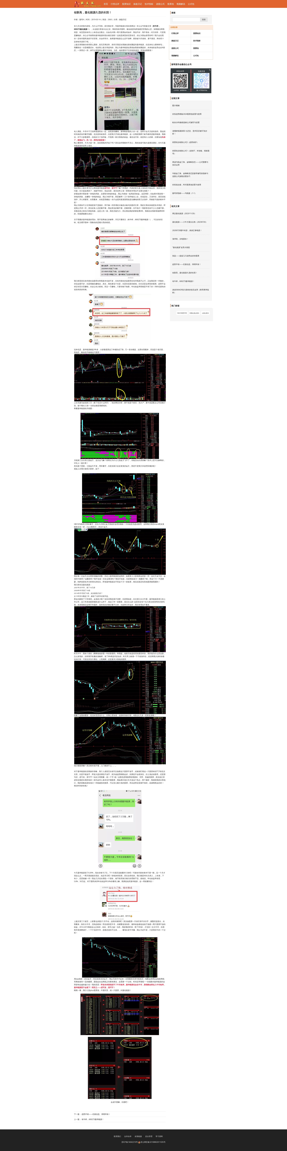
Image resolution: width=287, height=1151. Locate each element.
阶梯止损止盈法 (194, 313)
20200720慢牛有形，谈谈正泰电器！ (187, 230)
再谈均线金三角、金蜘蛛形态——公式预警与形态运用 (190, 163)
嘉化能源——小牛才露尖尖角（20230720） (189, 222)
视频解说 (181, 3)
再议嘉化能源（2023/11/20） (184, 213)
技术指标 (149, 3)
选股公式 (160, 3)
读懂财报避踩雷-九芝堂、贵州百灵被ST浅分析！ (189, 132)
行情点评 (115, 3)
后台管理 (148, 1136)
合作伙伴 (127, 1136)
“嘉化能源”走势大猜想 (181, 247)
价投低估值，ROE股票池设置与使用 (186, 184)
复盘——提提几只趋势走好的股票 (185, 256)
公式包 (191, 3)
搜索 (204, 19)
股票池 (170, 3)
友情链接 (138, 1136)
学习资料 (159, 1136)
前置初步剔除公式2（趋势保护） (185, 142)
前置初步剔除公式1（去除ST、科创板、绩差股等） (190, 152)
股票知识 (126, 3)
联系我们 (117, 1136)
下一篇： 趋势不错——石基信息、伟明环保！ (92, 1114)
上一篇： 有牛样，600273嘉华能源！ (89, 1119)
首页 (106, 3)
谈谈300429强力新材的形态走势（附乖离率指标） (190, 291)
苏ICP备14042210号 (130, 1142)
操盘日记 (137, 3)
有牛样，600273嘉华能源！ (139, 219)
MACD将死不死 (182, 313)
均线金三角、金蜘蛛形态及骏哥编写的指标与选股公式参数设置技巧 (190, 174)
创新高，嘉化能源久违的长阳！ (184, 272)
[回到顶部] (284, 1148)
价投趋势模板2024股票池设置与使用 (186, 114)
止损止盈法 (205, 313)
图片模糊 (175, 105)
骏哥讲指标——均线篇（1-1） (184, 193)
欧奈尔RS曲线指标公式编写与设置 (186, 122)
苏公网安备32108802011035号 (153, 1142)
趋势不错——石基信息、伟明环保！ (186, 264)
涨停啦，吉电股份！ (180, 239)
